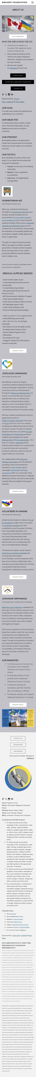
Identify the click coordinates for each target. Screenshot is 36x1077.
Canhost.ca (30, 758)
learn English (16, 467)
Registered (13, 914)
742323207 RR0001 (24, 927)
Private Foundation (18, 919)
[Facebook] (3, 94)
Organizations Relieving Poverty (20, 924)
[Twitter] (6, 94)
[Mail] (12, 94)
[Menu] (32, 2)
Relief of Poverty (18, 922)
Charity (21, 916)
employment (15, 470)
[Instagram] (9, 94)
